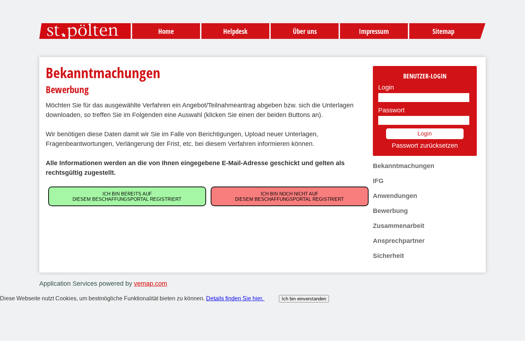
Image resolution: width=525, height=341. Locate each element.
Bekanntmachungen (403, 165)
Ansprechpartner (399, 240)
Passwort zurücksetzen (425, 145)
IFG (378, 180)
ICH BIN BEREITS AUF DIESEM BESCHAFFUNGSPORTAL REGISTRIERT (126, 196)
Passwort (391, 110)
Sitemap (443, 31)
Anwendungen (395, 195)
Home (166, 31)
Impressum (374, 31)
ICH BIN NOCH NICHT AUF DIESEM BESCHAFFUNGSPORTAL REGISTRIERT (289, 196)
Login (386, 87)
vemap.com (150, 283)
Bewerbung (390, 210)
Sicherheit (388, 255)
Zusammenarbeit (398, 225)
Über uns (305, 31)
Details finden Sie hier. (235, 298)
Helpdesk (235, 31)
